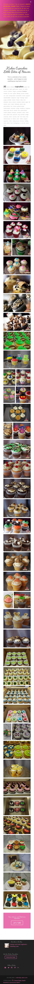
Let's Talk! (17, 923)
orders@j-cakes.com (21, 977)
